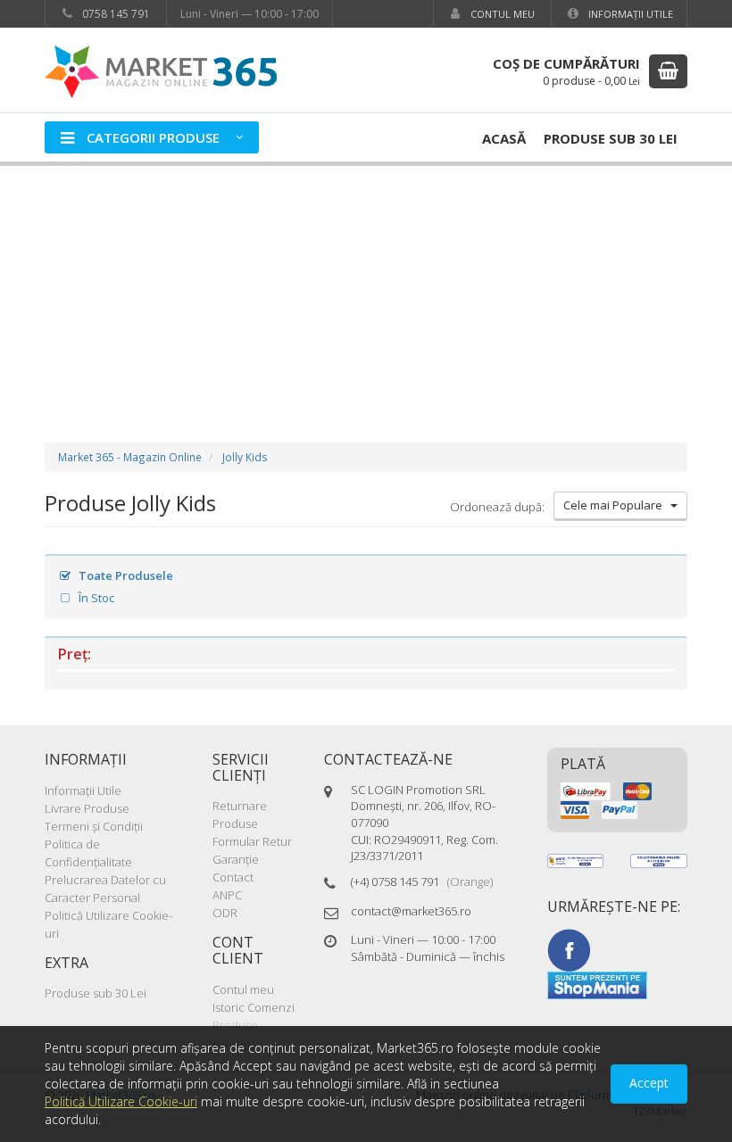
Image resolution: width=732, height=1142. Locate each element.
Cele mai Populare (616, 505)
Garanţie (235, 859)
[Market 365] (161, 70)
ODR (224, 913)
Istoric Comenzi (253, 1007)
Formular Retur (252, 841)
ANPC (227, 895)
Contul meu (501, 14)
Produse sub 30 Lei (611, 138)
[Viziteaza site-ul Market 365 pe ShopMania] (597, 984)
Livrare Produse (87, 808)
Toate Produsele (124, 575)
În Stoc (95, 598)
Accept (649, 1082)
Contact (233, 877)
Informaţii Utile (629, 14)
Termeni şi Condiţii (94, 826)
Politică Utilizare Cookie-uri (121, 1101)
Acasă (504, 138)
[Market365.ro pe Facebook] (568, 948)
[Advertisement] (366, 286)
